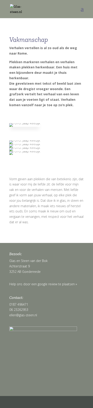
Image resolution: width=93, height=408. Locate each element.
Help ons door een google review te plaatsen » (43, 284)
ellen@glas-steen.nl (23, 315)
